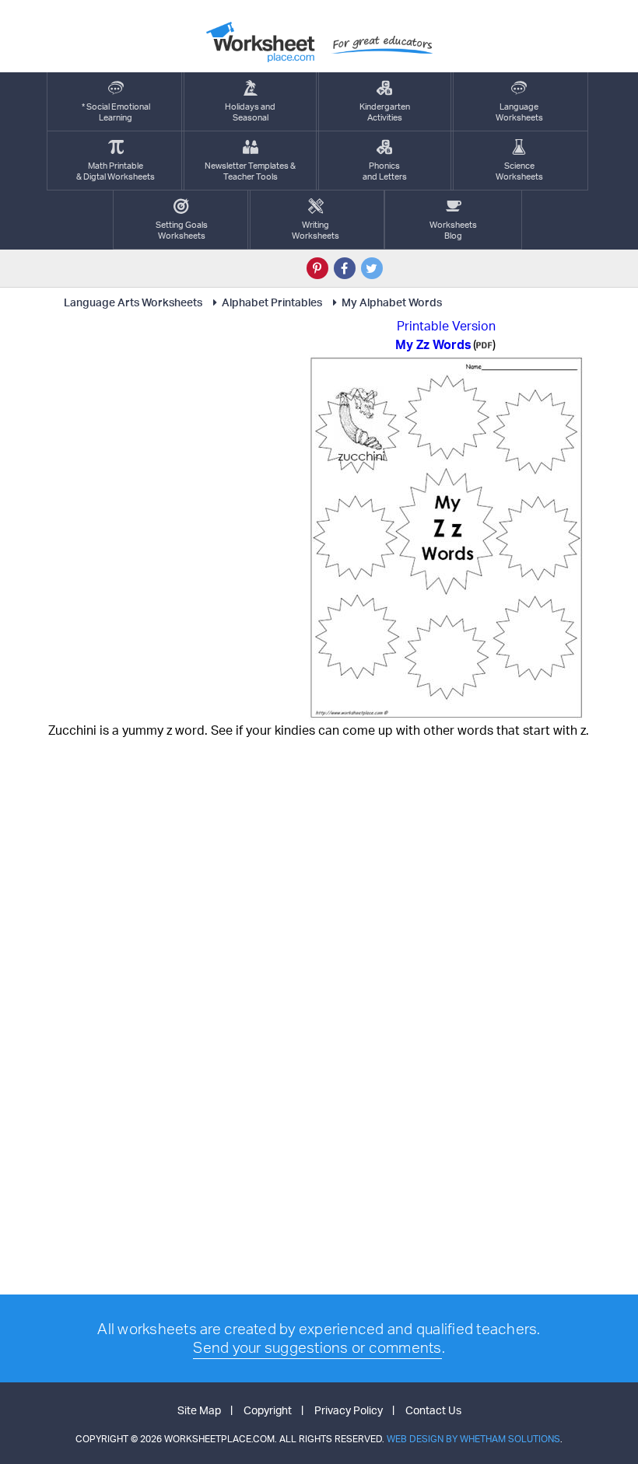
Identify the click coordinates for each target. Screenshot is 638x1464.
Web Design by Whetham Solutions (473, 1439)
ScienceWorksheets (519, 171)
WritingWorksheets (315, 230)
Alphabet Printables (272, 302)
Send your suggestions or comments (317, 1347)
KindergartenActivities (384, 112)
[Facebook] (345, 268)
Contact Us (433, 1410)
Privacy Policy (348, 1410)
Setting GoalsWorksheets (182, 230)
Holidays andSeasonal (250, 112)
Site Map (199, 1410)
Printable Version (446, 326)
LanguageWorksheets (519, 112)
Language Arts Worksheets (133, 302)
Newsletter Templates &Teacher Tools (250, 171)
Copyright (268, 1410)
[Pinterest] (317, 268)
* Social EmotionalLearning (116, 112)
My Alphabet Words (392, 302)
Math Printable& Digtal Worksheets (115, 171)
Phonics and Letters (385, 171)
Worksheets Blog (453, 230)
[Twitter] (372, 268)
